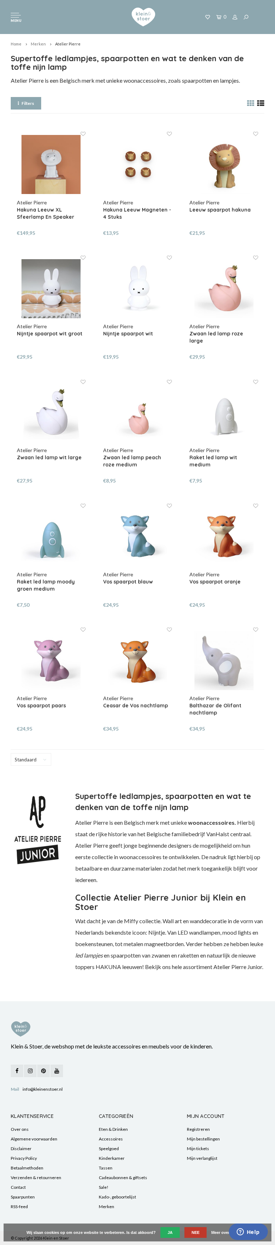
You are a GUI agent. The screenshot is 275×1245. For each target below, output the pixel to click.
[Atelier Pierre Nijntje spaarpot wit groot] (51, 288)
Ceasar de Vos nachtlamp (135, 705)
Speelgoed (109, 1148)
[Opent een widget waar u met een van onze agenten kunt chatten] (248, 1232)
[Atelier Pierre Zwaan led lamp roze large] (223, 288)
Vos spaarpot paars (41, 705)
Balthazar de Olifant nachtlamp (215, 709)
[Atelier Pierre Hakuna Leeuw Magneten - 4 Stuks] (137, 164)
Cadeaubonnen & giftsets (123, 1177)
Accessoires (111, 1139)
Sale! (103, 1187)
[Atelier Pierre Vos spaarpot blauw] (137, 536)
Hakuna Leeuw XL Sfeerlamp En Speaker (45, 213)
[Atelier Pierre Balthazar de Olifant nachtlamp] (223, 660)
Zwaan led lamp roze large (216, 337)
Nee (195, 1232)
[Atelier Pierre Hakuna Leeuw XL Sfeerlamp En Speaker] (51, 164)
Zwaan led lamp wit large (49, 457)
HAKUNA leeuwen (119, 966)
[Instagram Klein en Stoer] (30, 1071)
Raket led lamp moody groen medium (46, 585)
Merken (38, 44)
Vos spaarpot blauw (128, 581)
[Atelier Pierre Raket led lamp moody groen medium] (51, 536)
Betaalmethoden (27, 1168)
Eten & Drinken (113, 1129)
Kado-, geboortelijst (117, 1197)
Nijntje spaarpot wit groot (49, 333)
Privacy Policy (24, 1158)
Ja (170, 1232)
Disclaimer (21, 1148)
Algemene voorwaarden (34, 1139)
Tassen (105, 1168)
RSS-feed (19, 1206)
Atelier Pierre (68, 44)
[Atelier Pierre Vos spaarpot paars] (51, 660)
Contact (18, 1187)
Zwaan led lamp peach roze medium (132, 461)
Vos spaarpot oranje (215, 581)
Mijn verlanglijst (202, 1158)
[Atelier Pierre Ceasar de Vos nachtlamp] (137, 660)
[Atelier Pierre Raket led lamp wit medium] (223, 412)
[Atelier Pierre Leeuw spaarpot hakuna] (223, 164)
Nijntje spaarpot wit (128, 333)
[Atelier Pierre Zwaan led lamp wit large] (51, 412)
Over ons (20, 1129)
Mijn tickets (198, 1148)
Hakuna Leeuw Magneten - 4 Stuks (137, 213)
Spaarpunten (23, 1197)
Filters (27, 103)
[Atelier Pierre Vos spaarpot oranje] (223, 536)
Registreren (198, 1129)
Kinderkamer (112, 1158)
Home (16, 44)
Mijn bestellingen (203, 1139)
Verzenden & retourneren (36, 1177)
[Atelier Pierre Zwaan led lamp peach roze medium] (137, 412)
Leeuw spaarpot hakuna (220, 210)
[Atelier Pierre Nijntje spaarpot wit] (137, 288)
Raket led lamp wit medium (213, 461)
